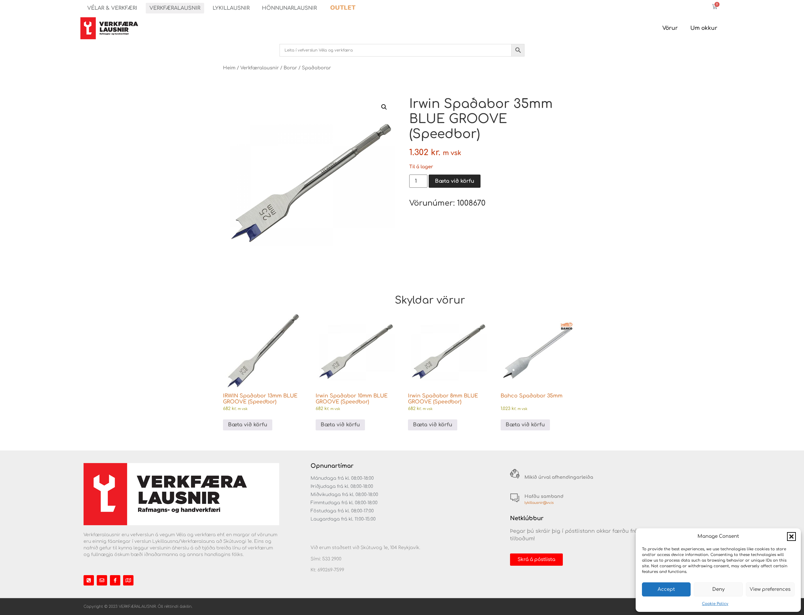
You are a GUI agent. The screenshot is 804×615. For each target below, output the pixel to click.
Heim (229, 67)
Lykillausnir (231, 8)
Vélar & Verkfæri (112, 8)
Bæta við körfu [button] (247, 425)
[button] (791, 536)
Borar (290, 67)
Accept (666, 589)
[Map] (128, 580)
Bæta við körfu (454, 181)
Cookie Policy (715, 604)
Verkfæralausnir (174, 8)
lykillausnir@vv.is (539, 503)
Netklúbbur (527, 518)
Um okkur (703, 28)
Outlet (343, 7)
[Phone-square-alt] (89, 580)
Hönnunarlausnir (289, 8)
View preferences (770, 589)
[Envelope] (102, 580)
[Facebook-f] (115, 580)
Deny (718, 589)
